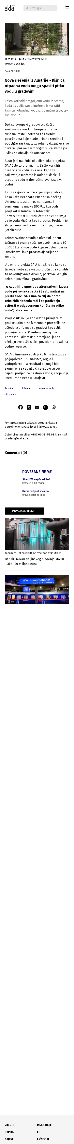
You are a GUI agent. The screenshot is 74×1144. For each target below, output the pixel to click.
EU (38, 1132)
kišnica (26, 388)
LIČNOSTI (43, 1139)
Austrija (9, 388)
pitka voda (10, 394)
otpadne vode (46, 388)
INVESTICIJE (44, 1125)
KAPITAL (10, 1132)
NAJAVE (9, 1139)
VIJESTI (9, 1125)
